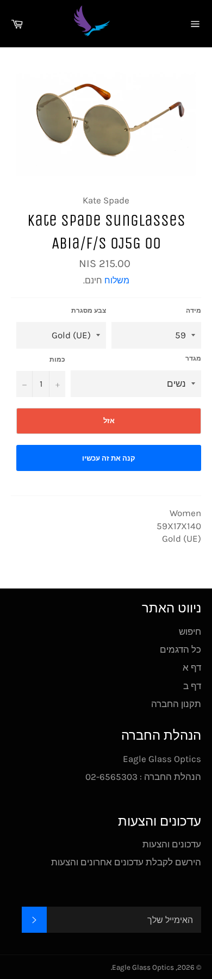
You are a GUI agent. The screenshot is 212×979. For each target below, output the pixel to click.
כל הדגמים (180, 649)
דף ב (192, 685)
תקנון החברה (176, 703)
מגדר (193, 358)
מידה (193, 310)
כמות (57, 359)
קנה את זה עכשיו (108, 458)
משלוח (116, 280)
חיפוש (190, 631)
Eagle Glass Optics (143, 967)
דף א (192, 667)
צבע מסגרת (88, 310)
